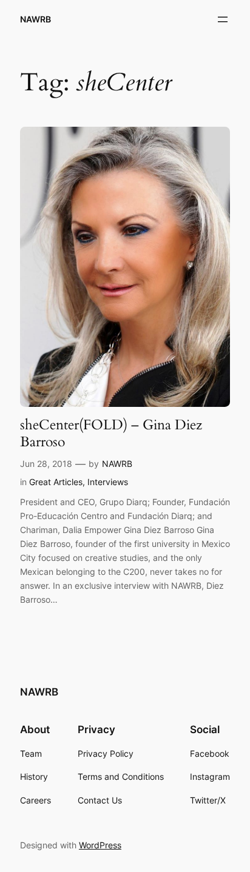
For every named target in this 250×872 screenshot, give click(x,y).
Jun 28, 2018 (46, 463)
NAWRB (35, 19)
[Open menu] (222, 19)
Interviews (107, 482)
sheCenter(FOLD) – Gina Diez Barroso (111, 433)
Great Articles (56, 482)
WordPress (100, 845)
